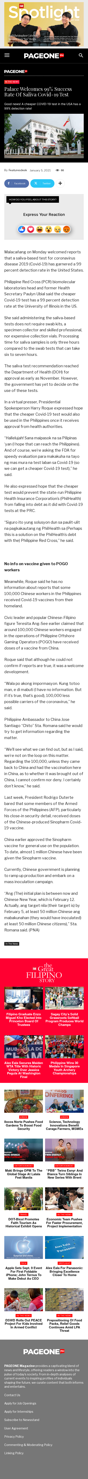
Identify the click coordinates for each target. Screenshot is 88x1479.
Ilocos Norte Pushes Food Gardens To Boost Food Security (23, 1125)
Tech (23, 1263)
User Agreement (16, 1428)
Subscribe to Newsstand (21, 1420)
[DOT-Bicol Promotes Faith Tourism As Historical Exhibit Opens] (23, 1198)
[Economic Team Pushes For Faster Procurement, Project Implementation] (64, 1198)
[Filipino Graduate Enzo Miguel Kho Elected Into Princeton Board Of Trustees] (23, 998)
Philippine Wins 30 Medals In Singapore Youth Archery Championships (64, 1068)
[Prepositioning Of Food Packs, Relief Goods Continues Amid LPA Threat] (64, 1299)
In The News (12, 81)
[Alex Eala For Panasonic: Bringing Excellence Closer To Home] (64, 1247)
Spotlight (64, 1263)
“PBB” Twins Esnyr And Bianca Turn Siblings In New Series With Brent (64, 1174)
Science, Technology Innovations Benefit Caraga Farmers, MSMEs (64, 1125)
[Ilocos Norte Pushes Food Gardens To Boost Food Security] (23, 1101)
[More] (60, 183)
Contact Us (12, 1395)
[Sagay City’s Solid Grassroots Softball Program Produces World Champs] (64, 998)
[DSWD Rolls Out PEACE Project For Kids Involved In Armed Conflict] (23, 1299)
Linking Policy (13, 1453)
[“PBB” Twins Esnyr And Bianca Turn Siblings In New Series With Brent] (64, 1150)
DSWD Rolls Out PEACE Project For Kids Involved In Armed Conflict (24, 1323)
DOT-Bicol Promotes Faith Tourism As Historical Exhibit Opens (24, 1222)
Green (23, 1117)
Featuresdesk (18, 170)
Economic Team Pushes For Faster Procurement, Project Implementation (64, 1222)
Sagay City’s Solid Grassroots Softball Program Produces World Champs (64, 1019)
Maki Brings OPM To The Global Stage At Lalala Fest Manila (23, 1174)
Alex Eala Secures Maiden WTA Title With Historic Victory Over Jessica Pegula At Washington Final (23, 1069)
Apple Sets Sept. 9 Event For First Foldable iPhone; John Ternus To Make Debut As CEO (23, 1273)
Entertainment (24, 1165)
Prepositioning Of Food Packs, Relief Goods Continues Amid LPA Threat (64, 1325)
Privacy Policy (14, 1436)
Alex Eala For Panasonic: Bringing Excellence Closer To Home (64, 1271)
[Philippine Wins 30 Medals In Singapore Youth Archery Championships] (64, 1046)
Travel (24, 1214)
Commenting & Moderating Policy (28, 1445)
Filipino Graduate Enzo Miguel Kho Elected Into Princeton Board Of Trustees (23, 1019)
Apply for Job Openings (20, 1403)
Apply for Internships (18, 1411)
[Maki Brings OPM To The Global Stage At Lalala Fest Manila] (23, 1150)
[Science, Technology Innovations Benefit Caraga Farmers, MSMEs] (64, 1101)
